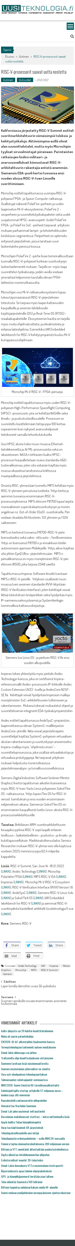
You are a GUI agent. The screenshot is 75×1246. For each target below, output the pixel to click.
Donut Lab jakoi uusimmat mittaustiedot (23, 1111)
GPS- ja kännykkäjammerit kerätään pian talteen (27, 1176)
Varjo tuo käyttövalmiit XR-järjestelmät (22, 1127)
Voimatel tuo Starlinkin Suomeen (18, 1106)
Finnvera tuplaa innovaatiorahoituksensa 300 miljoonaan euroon (35, 1144)
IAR (43, 965)
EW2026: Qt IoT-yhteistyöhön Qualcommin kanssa (28, 1041)
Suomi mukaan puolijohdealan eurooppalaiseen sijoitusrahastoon (35, 1192)
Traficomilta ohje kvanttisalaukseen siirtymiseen (27, 1058)
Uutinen (24, 56)
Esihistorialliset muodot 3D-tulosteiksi (22, 1160)
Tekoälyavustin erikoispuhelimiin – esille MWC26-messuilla (33, 1138)
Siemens (7, 974)
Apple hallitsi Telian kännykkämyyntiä (21, 1122)
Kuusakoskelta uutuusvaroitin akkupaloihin (24, 1100)
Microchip (20, 970)
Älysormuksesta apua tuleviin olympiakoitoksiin (26, 1171)
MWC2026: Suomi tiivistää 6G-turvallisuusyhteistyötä (30, 1085)
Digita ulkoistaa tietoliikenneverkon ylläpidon (25, 1154)
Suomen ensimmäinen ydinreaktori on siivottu (25, 1069)
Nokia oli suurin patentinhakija (17, 1036)
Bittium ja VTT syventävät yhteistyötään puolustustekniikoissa (34, 1149)
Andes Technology (27, 965)
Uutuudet (25, 80)
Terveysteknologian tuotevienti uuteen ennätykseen (28, 1047)
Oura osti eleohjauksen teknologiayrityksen (24, 1074)
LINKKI (6, 871)
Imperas (54, 965)
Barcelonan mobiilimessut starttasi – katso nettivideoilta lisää (35, 1116)
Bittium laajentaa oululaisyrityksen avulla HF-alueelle (29, 1187)
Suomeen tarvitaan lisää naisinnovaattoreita (24, 1063)
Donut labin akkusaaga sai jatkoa (18, 1052)
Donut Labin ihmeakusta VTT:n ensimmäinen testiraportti (32, 1165)
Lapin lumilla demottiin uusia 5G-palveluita (28, 986)
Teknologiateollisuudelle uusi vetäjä (20, 1133)
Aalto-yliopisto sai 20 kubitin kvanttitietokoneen (27, 1031)
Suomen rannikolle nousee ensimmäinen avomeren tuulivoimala (34, 1003)
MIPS (33, 970)
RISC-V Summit (49, 970)
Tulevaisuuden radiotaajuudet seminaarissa (24, 1079)
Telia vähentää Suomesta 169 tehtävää (21, 1182)
